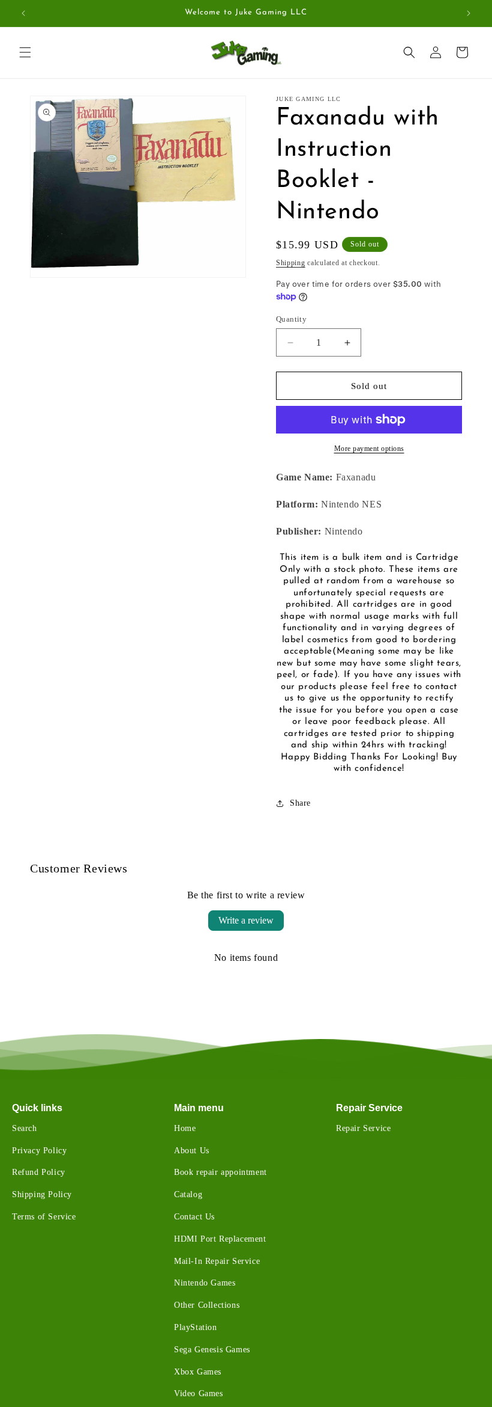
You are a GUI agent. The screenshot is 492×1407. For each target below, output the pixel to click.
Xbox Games (197, 1371)
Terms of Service (44, 1216)
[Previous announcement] (23, 13)
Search (24, 1128)
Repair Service (369, 1108)
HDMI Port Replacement (220, 1238)
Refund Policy (38, 1172)
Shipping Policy (42, 1194)
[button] (25, 52)
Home (185, 1128)
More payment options (369, 448)
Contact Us (194, 1216)
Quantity (291, 318)
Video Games (198, 1393)
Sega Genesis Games (212, 1349)
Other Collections (206, 1305)
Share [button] (300, 803)
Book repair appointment (220, 1172)
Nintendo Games (204, 1282)
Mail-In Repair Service (217, 1261)
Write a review (246, 920)
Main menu (199, 1108)
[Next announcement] (468, 13)
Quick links (37, 1108)
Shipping (290, 263)
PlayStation (195, 1327)
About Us (191, 1150)
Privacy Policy (39, 1150)
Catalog (188, 1194)
